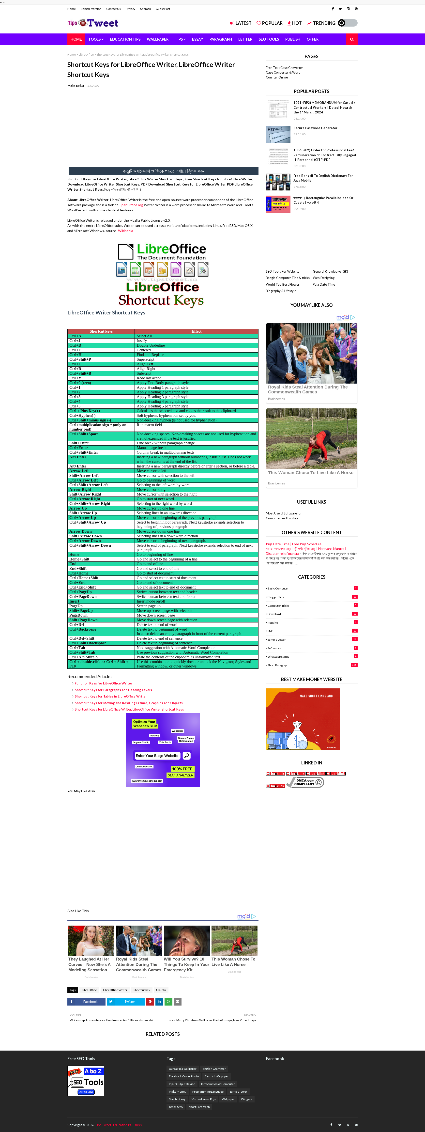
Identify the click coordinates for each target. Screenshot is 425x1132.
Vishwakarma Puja (204, 1099)
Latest (244, 23)
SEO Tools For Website (282, 271)
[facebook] (333, 9)
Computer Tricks (312, 605)
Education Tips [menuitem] (125, 39)
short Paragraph (312, 665)
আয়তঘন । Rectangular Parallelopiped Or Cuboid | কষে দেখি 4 (323, 200)
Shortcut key (142, 990)
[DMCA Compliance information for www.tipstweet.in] (305, 786)
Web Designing (323, 278)
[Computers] (295, 774)
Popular (272, 23)
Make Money (177, 1091)
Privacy (130, 9)
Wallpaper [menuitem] (157, 39)
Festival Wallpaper (217, 1076)
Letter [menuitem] (245, 39)
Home (71, 9)
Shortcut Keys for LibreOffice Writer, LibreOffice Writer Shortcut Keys (129, 709)
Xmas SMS (176, 1107)
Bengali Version (91, 9)
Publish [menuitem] (292, 39)
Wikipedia (125, 231)
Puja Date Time (324, 284)
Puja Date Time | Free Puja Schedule (293, 544)
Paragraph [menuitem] (221, 39)
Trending (324, 23)
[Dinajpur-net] (276, 774)
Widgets (246, 1099)
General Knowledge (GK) (330, 271)
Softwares (312, 648)
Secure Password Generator (315, 128)
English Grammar (214, 1068)
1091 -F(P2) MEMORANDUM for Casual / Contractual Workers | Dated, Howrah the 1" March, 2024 (324, 107)
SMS (312, 631)
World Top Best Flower (282, 284)
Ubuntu (161, 990)
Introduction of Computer (218, 1084)
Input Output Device (182, 1084)
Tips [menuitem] (179, 39)
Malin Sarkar (76, 85)
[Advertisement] (162, 131)
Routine (312, 622)
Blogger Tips (312, 597)
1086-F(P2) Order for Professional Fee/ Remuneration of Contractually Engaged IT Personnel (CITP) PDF (324, 155)
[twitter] (340, 9)
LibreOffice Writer (115, 990)
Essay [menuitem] (197, 39)
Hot (297, 23)
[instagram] (348, 9)
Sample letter (312, 639)
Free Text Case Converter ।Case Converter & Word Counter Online (286, 72)
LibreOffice (86, 54)
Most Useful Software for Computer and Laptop (284, 515)
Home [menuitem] (76, 39)
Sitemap (145, 9)
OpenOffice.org (131, 205)
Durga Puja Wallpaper (183, 1068)
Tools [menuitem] (94, 39)
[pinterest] (355, 9)
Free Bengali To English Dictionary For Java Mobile (323, 178)
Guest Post (163, 9)
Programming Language (208, 1091)
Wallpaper (228, 1099)
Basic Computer (312, 588)
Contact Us (113, 9)
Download (312, 614)
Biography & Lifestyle (281, 291)
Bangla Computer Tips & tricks (288, 278)
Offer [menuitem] (313, 39)
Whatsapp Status (312, 656)
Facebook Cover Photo (184, 1076)
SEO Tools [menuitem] (269, 39)
